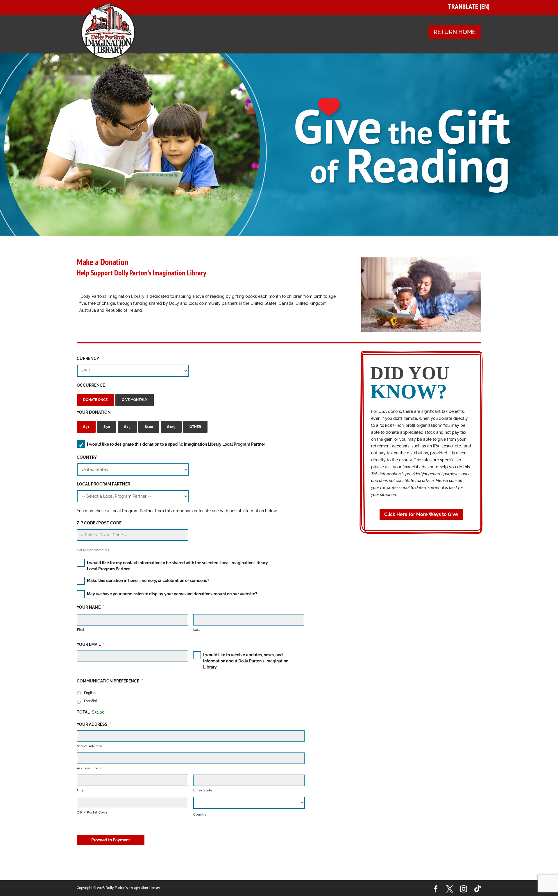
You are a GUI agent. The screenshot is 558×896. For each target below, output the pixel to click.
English (90, 693)
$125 (171, 426)
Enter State (202, 790)
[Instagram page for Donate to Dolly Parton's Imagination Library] (463, 889)
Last (196, 630)
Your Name (90, 607)
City (80, 790)
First (80, 630)
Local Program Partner (103, 484)
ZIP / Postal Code (92, 812)
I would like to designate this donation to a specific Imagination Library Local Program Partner (176, 444)
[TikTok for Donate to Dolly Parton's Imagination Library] (477, 888)
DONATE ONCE (95, 399)
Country (87, 457)
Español (90, 701)
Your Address (94, 724)
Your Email (91, 644)
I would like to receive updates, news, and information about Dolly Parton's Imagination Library (245, 661)
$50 (106, 426)
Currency (88, 358)
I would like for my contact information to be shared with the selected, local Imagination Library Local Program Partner (177, 565)
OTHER (195, 426)
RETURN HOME (454, 31)
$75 (127, 426)
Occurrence (91, 385)
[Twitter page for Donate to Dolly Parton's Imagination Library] (449, 889)
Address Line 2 (89, 768)
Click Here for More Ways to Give (421, 514)
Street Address (89, 746)
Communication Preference (110, 681)
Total (83, 712)
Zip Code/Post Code (99, 523)
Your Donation (96, 412)
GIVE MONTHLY (134, 399)
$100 (149, 426)
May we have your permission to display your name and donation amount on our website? (172, 594)
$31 (86, 426)
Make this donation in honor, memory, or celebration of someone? (148, 580)
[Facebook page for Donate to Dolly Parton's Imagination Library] (435, 889)
